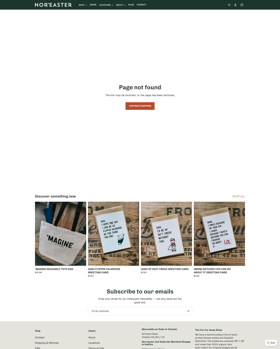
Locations (94, 342)
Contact (39, 337)
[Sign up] (188, 311)
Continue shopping (140, 106)
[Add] (81, 261)
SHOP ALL (238, 196)
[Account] (235, 5)
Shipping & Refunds (47, 342)
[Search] (229, 5)
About (92, 337)
